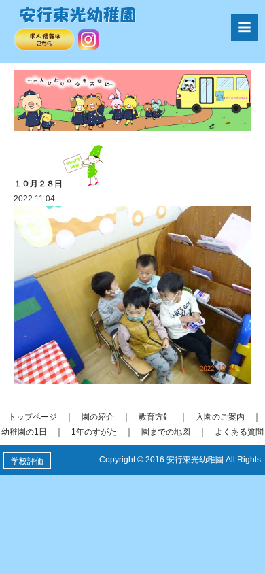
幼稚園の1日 (24, 432)
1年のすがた (94, 432)
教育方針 (155, 417)
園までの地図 (165, 432)
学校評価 (27, 461)
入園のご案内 (220, 417)
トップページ (32, 417)
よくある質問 (239, 432)
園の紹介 (98, 417)
